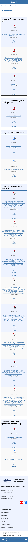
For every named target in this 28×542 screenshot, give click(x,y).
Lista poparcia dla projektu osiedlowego (13, 169)
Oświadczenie (13, 84)
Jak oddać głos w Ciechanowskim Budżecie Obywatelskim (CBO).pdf (13, 35)
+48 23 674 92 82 (9, 490)
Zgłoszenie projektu (6, 509)
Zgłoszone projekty (6, 524)
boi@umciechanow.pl (6, 498)
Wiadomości (4, 515)
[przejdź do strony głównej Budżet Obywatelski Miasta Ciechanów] (3, 540)
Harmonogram (5, 512)
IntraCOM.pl (17, 535)
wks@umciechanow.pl (7, 496)
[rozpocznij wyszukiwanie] (21, 539)
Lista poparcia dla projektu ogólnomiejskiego (13, 146)
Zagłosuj (14, 2)
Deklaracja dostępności (7, 527)
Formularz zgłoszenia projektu (13, 437)
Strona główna (4, 5)
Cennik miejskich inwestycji (13, 116)
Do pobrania (4, 518)
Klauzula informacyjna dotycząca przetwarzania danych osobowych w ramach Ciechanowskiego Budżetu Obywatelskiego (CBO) (13, 59)
